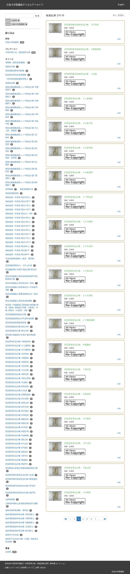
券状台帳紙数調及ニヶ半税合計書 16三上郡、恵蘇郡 (21, 129)
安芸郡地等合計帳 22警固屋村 (19, 394)
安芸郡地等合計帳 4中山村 (18, 443)
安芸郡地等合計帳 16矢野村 (18, 366)
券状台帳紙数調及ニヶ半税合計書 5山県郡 (21, 163)
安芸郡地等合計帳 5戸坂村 (18, 447)
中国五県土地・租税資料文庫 (20, 52)
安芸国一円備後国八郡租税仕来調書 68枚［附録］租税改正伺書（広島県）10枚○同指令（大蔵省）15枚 (21, 307)
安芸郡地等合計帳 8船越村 (18, 459)
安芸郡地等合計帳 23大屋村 (18, 398)
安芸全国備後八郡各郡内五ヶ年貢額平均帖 (21, 288)
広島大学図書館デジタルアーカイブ (25, 4)
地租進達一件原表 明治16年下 (19, 234)
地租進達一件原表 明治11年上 (19, 205)
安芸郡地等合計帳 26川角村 (18, 410)
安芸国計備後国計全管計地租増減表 (20, 336)
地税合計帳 (11, 66)
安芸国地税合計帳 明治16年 (18, 330)
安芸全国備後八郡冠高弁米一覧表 (21, 283)
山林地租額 (11, 499)
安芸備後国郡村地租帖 (16, 70)
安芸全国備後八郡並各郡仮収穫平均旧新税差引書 (21, 277)
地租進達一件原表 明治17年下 (19, 242)
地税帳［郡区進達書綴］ (17, 62)
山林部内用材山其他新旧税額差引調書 (21, 504)
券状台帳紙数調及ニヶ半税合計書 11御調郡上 (21, 95)
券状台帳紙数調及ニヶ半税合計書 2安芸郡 (21, 143)
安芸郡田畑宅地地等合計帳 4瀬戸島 (20, 494)
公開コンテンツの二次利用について (19, 567)
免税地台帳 (11, 82)
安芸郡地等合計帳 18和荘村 (18, 374)
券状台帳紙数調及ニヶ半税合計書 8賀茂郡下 (21, 183)
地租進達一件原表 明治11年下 (19, 209)
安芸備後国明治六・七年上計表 (20, 265)
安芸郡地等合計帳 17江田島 (18, 370)
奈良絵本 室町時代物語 (14, 563)
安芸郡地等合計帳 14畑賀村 (18, 357)
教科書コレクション (58, 563)
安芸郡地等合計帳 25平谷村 (18, 406)
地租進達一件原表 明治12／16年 (20, 213)
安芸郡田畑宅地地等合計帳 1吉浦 (20, 474)
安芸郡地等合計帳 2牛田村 (18, 427)
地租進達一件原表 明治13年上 (19, 217)
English (121, 4)
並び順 (120, 15)
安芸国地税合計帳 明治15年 (18, 326)
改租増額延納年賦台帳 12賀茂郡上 (21, 514)
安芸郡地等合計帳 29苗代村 (18, 423)
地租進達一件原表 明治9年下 (19, 250)
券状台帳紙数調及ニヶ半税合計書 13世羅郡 (21, 108)
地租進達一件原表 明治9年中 (19, 254)
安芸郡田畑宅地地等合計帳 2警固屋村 (21, 480)
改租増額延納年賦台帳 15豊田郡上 (21, 518)
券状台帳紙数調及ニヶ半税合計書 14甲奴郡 (21, 115)
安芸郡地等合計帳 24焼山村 (18, 402)
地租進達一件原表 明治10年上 (19, 197)
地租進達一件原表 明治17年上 (19, 238)
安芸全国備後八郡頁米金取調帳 (20, 300)
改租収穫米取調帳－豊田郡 (18, 510)
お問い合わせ (40, 567)
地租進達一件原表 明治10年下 (19, 201)
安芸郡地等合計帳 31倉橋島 (18, 435)
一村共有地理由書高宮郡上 (18, 78)
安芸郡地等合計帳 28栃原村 (18, 419)
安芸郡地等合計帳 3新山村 (18, 439)
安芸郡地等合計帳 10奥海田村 (19, 341)
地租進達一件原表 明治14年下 (19, 225)
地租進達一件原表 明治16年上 (19, 230)
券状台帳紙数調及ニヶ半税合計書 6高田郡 (21, 170)
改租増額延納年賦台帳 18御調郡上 (21, 522)
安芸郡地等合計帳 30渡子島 (18, 431)
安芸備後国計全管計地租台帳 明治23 (20, 270)
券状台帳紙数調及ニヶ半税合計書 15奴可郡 (21, 122)
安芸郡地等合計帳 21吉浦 (17, 390)
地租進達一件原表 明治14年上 (19, 221)
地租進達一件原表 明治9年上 (19, 246)
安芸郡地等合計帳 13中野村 (18, 353)
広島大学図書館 (14, 42)
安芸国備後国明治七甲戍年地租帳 (21, 318)
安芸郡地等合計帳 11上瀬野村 (19, 345)
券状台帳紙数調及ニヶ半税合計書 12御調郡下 (21, 102)
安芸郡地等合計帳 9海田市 (18, 463)
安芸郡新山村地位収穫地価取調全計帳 (21, 469)
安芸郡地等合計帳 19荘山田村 (19, 378)
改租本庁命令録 (13, 534)
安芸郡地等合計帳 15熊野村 (18, 362)
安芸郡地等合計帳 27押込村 (18, 415)
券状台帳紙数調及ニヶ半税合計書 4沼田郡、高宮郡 (21, 156)
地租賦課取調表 (13, 193)
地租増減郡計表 (28, 189)
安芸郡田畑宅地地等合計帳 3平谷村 (20, 487)
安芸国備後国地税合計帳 (17, 314)
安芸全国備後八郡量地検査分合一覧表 (21, 295)
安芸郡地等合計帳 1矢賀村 (18, 382)
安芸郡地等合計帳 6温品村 (18, 451)
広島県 (10, 551)
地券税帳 (10, 189)
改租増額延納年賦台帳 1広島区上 (20, 526)
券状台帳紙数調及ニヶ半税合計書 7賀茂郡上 (21, 176)
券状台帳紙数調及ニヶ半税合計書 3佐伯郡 (21, 149)
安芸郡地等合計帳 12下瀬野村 (19, 349)
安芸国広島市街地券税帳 (17, 74)
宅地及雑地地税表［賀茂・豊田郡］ (20, 259)
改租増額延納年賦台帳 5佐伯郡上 (20, 530)
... (100, 518)
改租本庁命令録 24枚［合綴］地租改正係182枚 (21, 540)
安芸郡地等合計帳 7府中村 (18, 455)
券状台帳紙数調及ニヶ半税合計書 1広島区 (21, 136)
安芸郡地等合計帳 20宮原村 (18, 386)
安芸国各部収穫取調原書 (17, 322)
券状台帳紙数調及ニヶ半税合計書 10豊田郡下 (21, 88)
